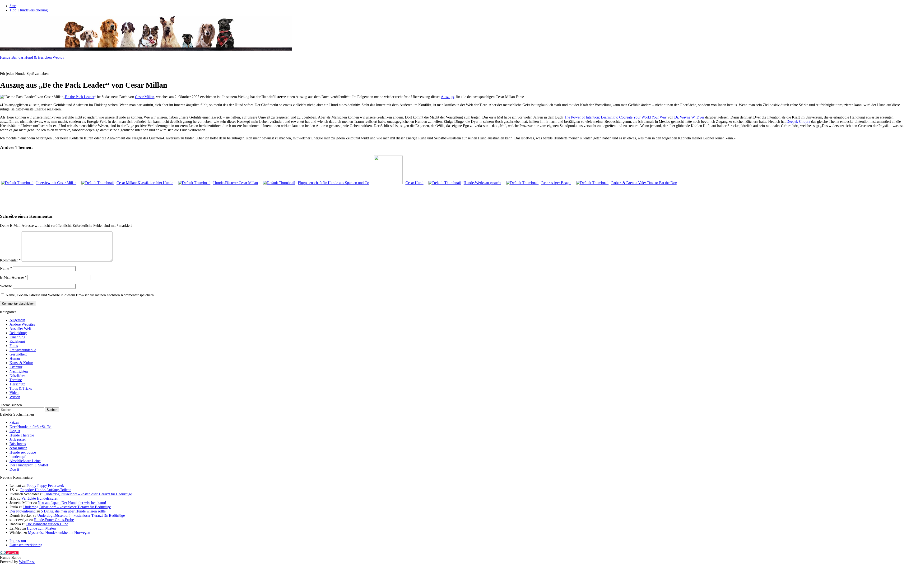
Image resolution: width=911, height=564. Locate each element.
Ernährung (17, 337)
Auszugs (447, 97)
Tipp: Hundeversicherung (28, 10)
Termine (15, 380)
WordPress (27, 562)
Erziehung (17, 341)
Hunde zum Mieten (41, 528)
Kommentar (10, 260)
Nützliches (17, 376)
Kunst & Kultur (21, 363)
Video (14, 393)
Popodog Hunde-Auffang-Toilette (45, 490)
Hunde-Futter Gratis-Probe (54, 520)
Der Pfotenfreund (22, 511)
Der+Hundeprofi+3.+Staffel (30, 427)
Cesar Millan (144, 97)
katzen (14, 422)
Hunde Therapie (21, 435)
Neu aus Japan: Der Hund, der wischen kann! (72, 503)
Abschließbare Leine (25, 461)
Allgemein (17, 320)
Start (12, 6)
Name (6, 268)
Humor (14, 358)
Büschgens (17, 444)
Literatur (15, 367)
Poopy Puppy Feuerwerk (45, 485)
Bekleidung (18, 333)
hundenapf (17, 457)
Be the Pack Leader (79, 97)
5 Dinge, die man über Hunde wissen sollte (73, 511)
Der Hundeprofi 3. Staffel (28, 465)
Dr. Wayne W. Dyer (689, 117)
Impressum (17, 541)
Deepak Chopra (798, 121)
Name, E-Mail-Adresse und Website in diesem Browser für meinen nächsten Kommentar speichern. (80, 295)
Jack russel (17, 439)
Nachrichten (18, 371)
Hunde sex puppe (22, 452)
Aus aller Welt (20, 329)
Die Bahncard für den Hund (47, 524)
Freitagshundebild (22, 350)
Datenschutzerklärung (25, 545)
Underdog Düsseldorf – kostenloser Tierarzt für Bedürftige (88, 494)
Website (6, 286)
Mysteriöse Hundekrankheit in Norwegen (59, 533)
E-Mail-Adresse (13, 277)
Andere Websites (22, 324)
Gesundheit (18, 354)
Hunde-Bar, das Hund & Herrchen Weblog (32, 57)
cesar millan (18, 448)
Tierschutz (17, 384)
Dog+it (14, 431)
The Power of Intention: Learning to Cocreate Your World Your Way (615, 117)
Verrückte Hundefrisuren (39, 498)
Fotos (13, 346)
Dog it (14, 469)
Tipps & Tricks (20, 388)
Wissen (14, 397)
